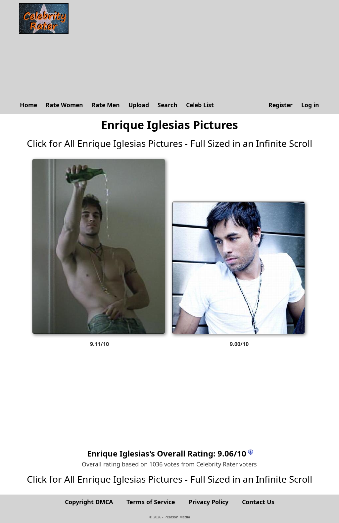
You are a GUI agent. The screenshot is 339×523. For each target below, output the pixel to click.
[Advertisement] (197, 49)
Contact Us (258, 502)
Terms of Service (150, 502)
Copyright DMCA (89, 502)
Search (167, 105)
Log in (310, 105)
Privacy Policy (208, 502)
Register (280, 105)
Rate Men (106, 105)
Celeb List (200, 105)
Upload (138, 105)
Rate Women (64, 105)
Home (28, 105)
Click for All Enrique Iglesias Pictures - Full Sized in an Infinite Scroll (169, 143)
